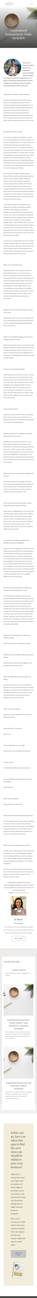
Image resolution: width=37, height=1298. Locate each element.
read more (18, 938)
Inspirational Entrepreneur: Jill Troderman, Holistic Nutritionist (18, 1086)
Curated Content (18, 970)
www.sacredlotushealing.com (21, 892)
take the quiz (18, 1254)
